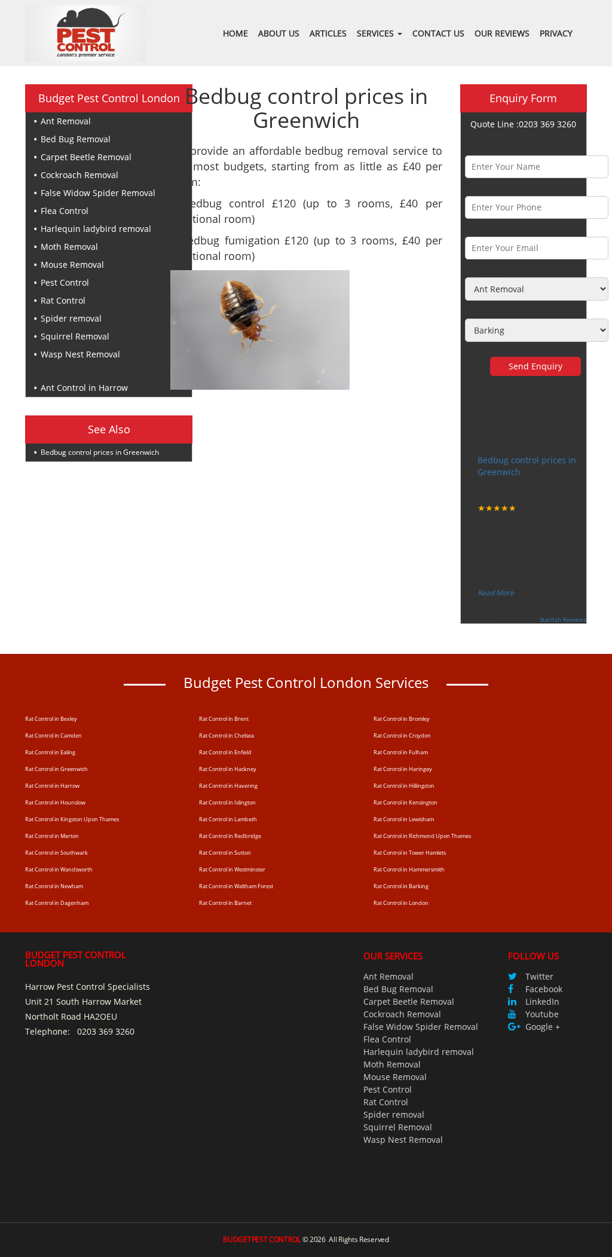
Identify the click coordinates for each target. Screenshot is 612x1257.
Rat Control (63, 300)
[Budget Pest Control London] (85, 32)
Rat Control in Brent (224, 719)
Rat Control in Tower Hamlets (410, 853)
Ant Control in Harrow (84, 387)
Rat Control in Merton (52, 836)
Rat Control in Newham (54, 886)
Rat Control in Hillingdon (404, 786)
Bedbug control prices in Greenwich (100, 452)
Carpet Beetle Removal (86, 157)
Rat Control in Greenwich (56, 769)
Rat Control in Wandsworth (59, 869)
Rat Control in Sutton (225, 853)
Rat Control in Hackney (227, 769)
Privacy (556, 33)
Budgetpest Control (262, 1239)
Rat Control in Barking (401, 886)
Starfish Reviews (563, 619)
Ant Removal (66, 121)
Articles (328, 33)
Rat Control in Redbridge (230, 836)
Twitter (539, 976)
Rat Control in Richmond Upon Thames (422, 836)
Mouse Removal (72, 264)
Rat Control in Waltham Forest (236, 886)
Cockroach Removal (79, 175)
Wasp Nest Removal (80, 354)
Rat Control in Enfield (225, 752)
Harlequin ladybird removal (96, 228)
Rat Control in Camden (53, 735)
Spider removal (71, 318)
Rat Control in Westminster (232, 869)
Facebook (543, 989)
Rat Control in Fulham (401, 752)
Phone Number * (499, 186)
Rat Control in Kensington (405, 802)
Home (235, 33)
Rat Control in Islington (227, 802)
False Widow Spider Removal (98, 192)
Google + (542, 1026)
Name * (480, 146)
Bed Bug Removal (76, 139)
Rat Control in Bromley (402, 719)
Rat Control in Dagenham (56, 903)
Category (482, 268)
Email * (479, 227)
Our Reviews (502, 33)
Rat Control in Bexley (51, 719)
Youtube (542, 1014)
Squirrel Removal (75, 336)
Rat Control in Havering (228, 786)
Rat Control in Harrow (52, 786)
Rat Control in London (401, 903)
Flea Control (64, 210)
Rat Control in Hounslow (55, 802)
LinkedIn (542, 1001)
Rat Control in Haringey (403, 769)
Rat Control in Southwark (56, 853)
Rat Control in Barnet (225, 903)
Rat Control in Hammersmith (409, 869)
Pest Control (65, 282)
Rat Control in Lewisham (404, 819)
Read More (496, 593)
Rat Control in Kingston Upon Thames (72, 819)
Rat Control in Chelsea (226, 735)
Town (475, 309)
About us (278, 33)
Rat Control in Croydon (402, 735)
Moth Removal (69, 246)
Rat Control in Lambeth (228, 819)
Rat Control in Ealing (50, 752)
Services (376, 33)
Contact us (438, 33)
